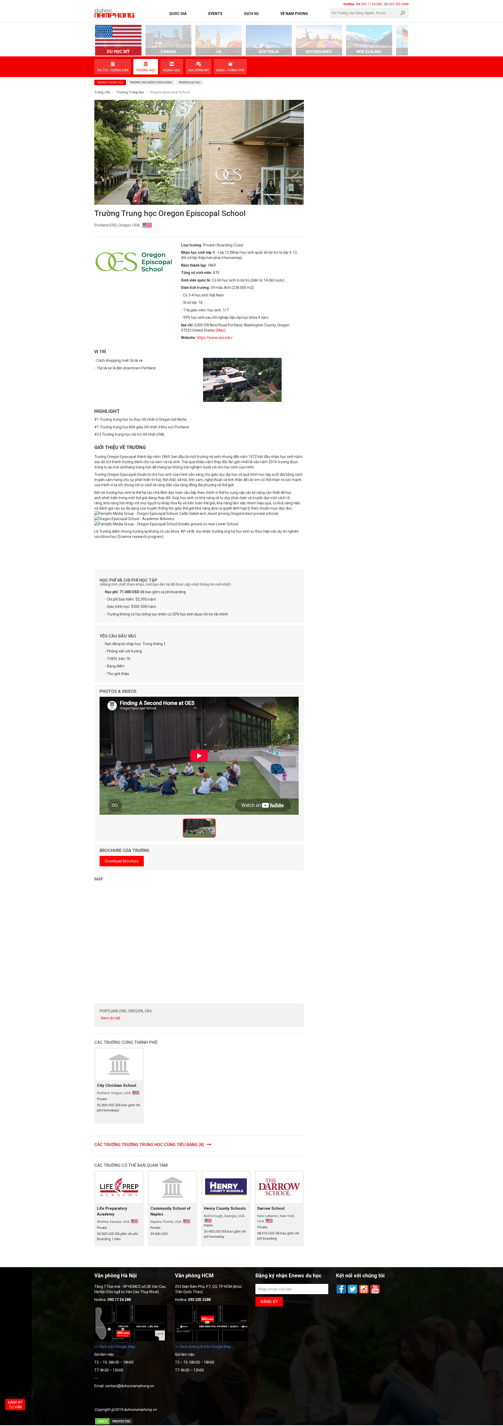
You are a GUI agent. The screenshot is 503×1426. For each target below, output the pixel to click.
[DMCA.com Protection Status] (114, 1424)
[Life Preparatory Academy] (119, 1187)
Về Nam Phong (294, 14)
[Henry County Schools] (226, 1187)
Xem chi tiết (110, 1018)
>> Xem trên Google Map (114, 1346)
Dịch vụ (251, 14)
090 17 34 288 (371, 4)
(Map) (221, 330)
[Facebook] (341, 1293)
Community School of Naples (170, 1211)
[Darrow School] (279, 1187)
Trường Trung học (130, 92)
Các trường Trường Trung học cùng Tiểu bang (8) (149, 1144)
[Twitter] (353, 1293)
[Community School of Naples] (172, 1187)
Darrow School (271, 1208)
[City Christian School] (119, 1064)
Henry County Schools (225, 1208)
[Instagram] (364, 1293)
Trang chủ (102, 92)
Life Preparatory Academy (112, 1211)
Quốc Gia (178, 14)
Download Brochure (122, 861)
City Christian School (116, 1085)
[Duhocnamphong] (114, 13)
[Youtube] (375, 1293)
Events (215, 14)
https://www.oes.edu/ (215, 338)
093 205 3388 (399, 4)
